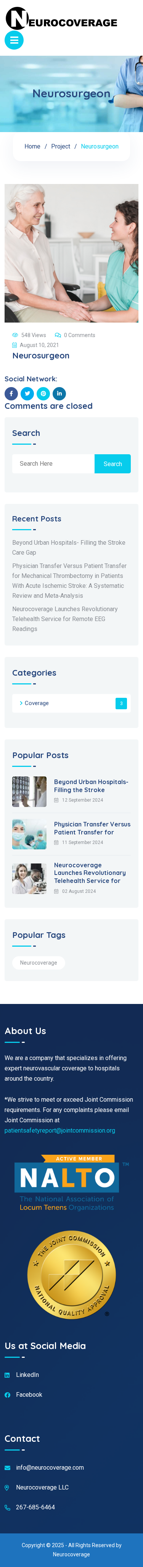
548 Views (33, 335)
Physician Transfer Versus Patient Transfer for (92, 828)
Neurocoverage (38, 963)
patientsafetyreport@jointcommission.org (60, 1130)
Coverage (37, 703)
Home (32, 146)
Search (26, 433)
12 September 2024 (82, 800)
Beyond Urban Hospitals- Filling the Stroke (91, 786)
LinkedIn (27, 1374)
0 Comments (79, 335)
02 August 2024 (79, 891)
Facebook (29, 1394)
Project (60, 146)
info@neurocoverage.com (50, 1467)
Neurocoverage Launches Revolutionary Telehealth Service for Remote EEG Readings (65, 619)
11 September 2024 (82, 842)
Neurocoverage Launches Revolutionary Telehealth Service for (90, 873)
